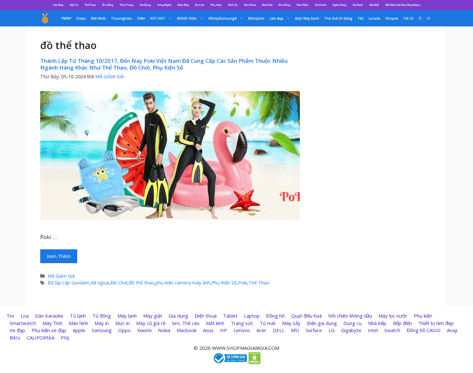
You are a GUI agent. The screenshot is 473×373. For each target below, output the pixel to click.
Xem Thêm (59, 256)
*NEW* (66, 18)
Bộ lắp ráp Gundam (68, 283)
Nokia (164, 330)
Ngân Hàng (339, 5)
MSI (295, 330)
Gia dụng (178, 315)
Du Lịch (199, 5)
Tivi (10, 315)
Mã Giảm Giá (61, 276)
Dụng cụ (352, 323)
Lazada (374, 18)
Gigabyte (351, 330)
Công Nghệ (164, 5)
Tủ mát (268, 323)
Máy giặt (152, 315)
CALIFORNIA (40, 337)
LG (332, 330)
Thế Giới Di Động (338, 18)
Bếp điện (402, 323)
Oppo (124, 330)
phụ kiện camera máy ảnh (182, 283)
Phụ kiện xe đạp (49, 330)
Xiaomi (144, 330)
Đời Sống (284, 5)
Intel (373, 330)
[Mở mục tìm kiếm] (420, 18)
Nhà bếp (377, 323)
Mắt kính (215, 323)
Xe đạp (17, 330)
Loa (25, 315)
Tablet (230, 315)
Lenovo (242, 330)
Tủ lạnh (78, 315)
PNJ (65, 337)
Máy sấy (291, 323)
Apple (79, 330)
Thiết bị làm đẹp (436, 323)
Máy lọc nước (392, 315)
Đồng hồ (275, 315)
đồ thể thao (141, 283)
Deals (81, 18)
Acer (261, 330)
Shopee (391, 18)
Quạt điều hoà (306, 315)
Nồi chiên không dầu (350, 315)
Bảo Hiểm (302, 5)
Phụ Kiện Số (224, 283)
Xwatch (392, 330)
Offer (141, 18)
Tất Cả (408, 18)
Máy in (102, 323)
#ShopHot (256, 18)
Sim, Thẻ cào (185, 323)
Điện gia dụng (322, 323)
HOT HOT (157, 18)
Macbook (187, 330)
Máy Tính (52, 323)
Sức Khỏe (250, 5)
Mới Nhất (98, 18)
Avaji (452, 330)
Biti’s (15, 337)
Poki (242, 283)
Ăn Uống (107, 5)
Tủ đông (101, 315)
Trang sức (242, 323)
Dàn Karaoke (49, 315)
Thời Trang (126, 5)
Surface (314, 330)
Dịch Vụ (232, 5)
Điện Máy (183, 5)
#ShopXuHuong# (222, 18)
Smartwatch (23, 323)
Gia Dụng (145, 5)
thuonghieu (121, 18)
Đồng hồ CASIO (424, 330)
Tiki (360, 18)
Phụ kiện (423, 315)
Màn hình (78, 323)
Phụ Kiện (216, 5)
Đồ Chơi (119, 283)
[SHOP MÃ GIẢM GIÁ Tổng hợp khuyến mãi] (45, 18)
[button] (428, 18)
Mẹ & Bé (267, 5)
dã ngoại (100, 283)
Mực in (122, 323)
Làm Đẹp (58, 5)
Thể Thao (90, 5)
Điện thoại (206, 315)
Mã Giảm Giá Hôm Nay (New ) (402, 5)
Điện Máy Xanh (307, 18)
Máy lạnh (127, 315)
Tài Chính (320, 5)
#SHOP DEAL (187, 18)
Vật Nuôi (358, 5)
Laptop (252, 315)
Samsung (102, 330)
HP (223, 330)
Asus (208, 330)
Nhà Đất (374, 5)
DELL (278, 330)
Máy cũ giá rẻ (150, 323)
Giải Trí (74, 5)
